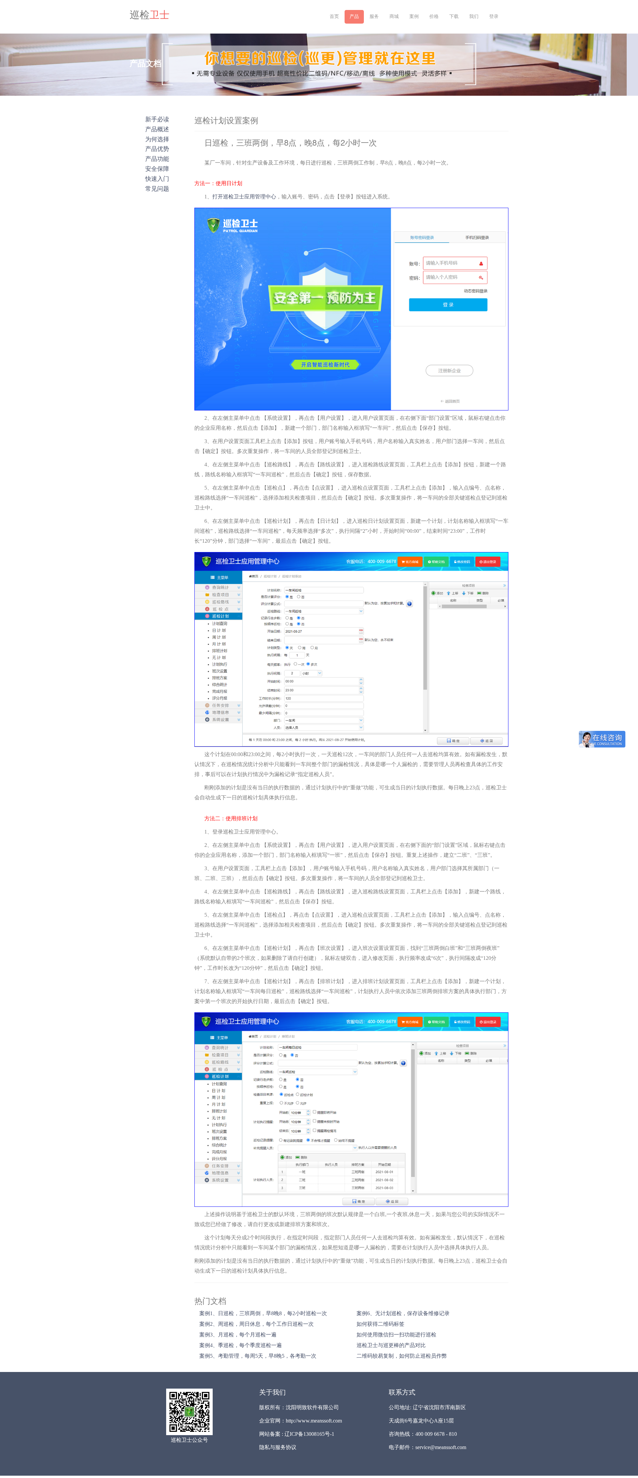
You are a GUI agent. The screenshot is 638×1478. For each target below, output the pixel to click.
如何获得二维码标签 (380, 1324)
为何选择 (157, 138)
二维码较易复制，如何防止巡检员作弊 (402, 1356)
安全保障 (157, 168)
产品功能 (157, 158)
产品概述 (157, 128)
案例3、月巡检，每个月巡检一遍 (237, 1334)
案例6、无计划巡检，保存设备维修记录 (403, 1313)
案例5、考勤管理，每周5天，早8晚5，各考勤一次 (257, 1356)
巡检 (149, 15)
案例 (414, 16)
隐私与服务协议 (277, 1447)
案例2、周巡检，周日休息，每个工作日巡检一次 (256, 1324)
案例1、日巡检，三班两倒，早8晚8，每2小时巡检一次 (263, 1313)
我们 (473, 16)
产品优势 (157, 148)
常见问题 (157, 188)
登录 (493, 16)
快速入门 (157, 178)
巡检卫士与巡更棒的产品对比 (391, 1345)
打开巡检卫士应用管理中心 (244, 196)
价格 (434, 16)
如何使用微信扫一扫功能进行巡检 (396, 1334)
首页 (334, 16)
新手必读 (157, 118)
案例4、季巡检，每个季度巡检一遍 (240, 1345)
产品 (354, 16)
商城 (394, 16)
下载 (454, 16)
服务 (374, 16)
